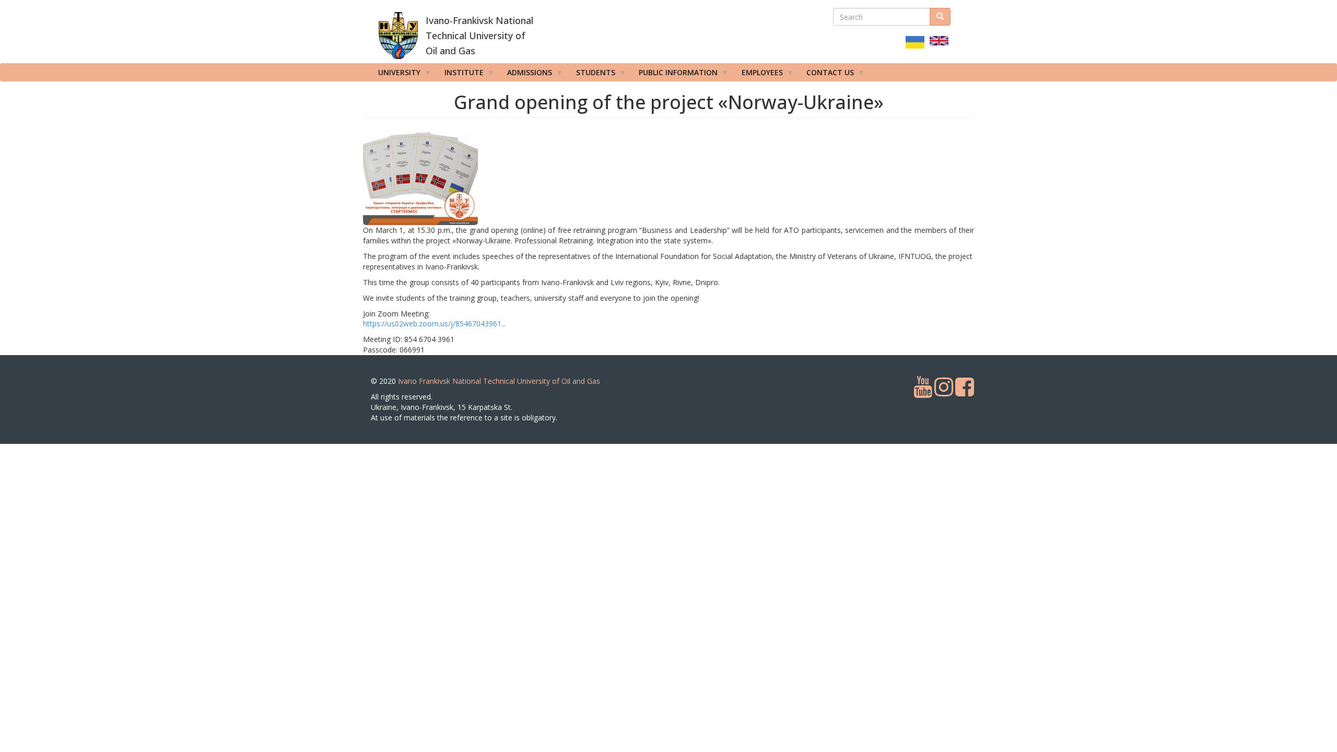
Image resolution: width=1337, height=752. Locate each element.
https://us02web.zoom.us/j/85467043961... (434, 323)
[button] (464, 176)
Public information (674, 74)
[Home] (398, 35)
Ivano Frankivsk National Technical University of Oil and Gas (499, 381)
